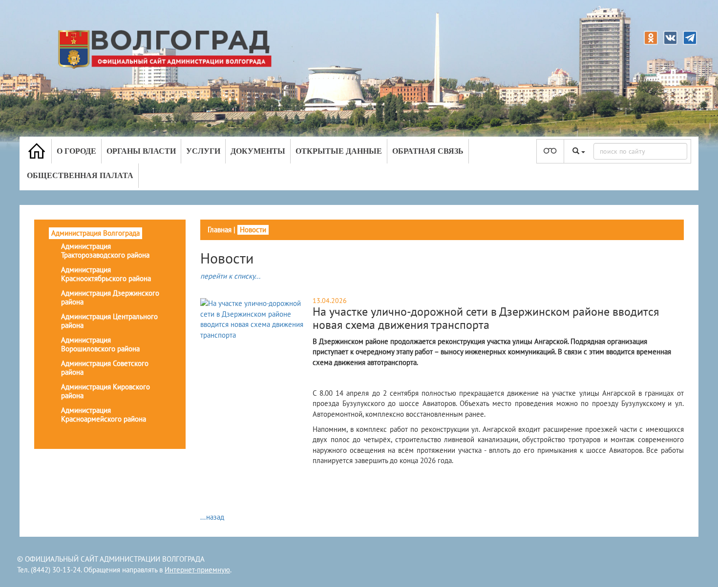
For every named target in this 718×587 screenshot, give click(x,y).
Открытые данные (339, 151)
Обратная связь (428, 151)
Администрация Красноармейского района (103, 414)
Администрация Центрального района (109, 321)
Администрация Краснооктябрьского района (106, 274)
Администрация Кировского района (105, 391)
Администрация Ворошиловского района (100, 344)
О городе (76, 151)
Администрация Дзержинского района (110, 297)
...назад (212, 517)
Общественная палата (80, 175)
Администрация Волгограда (95, 233)
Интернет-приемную (197, 569)
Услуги (203, 151)
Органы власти (141, 151)
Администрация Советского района (104, 368)
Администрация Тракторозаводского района (105, 251)
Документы (258, 151)
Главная (220, 229)
